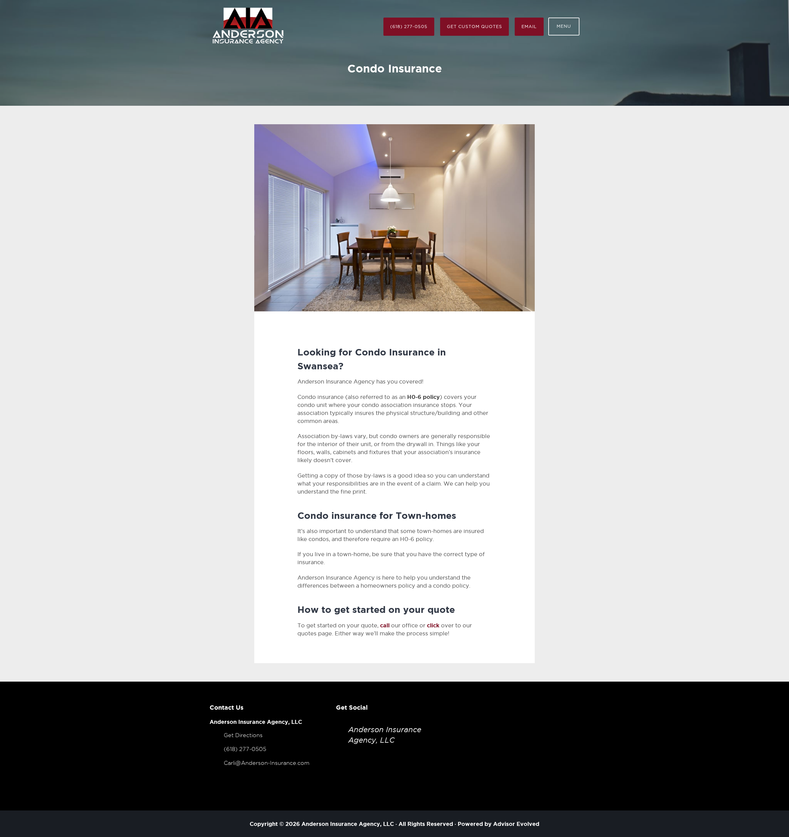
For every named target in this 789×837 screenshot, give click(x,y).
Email (529, 26)
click (433, 625)
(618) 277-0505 (408, 26)
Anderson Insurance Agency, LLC (347, 824)
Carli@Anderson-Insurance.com (266, 763)
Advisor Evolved (516, 824)
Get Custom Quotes (474, 26)
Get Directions (243, 735)
